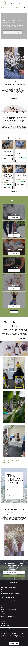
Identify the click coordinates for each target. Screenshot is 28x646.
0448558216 (4, 7)
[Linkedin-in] (13, 597)
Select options (7, 158)
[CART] (24, 7)
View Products (14, 217)
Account (17, 7)
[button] (9, 7)
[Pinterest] (6, 597)
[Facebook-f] (2, 597)
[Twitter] (11, 597)
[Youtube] (9, 597)
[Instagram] (4, 597)
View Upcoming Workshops (12, 32)
